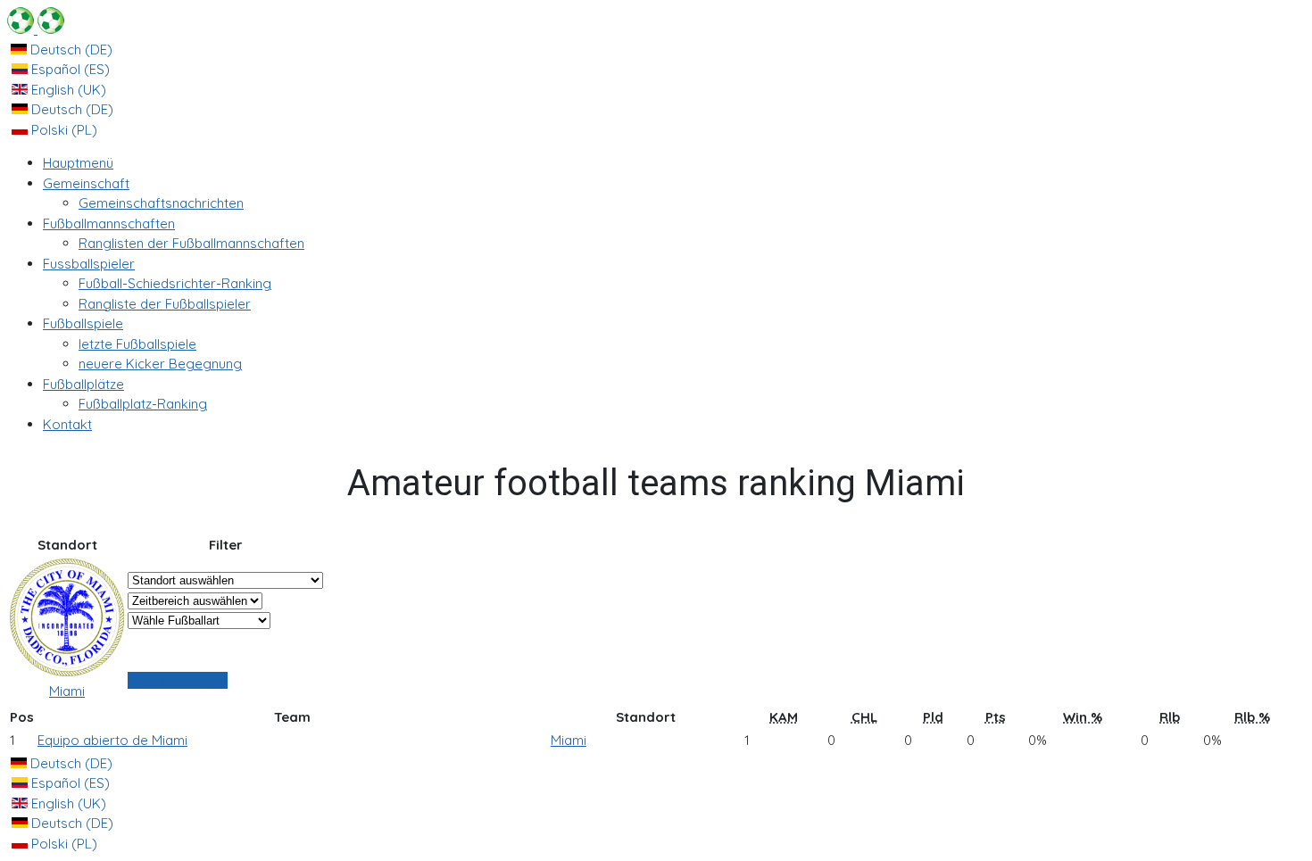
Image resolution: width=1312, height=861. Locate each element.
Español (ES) (69, 69)
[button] (86, 183)
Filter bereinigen (178, 680)
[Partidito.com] (35, 29)
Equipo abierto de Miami (112, 740)
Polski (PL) (62, 129)
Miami (67, 691)
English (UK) (67, 89)
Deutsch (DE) (69, 49)
